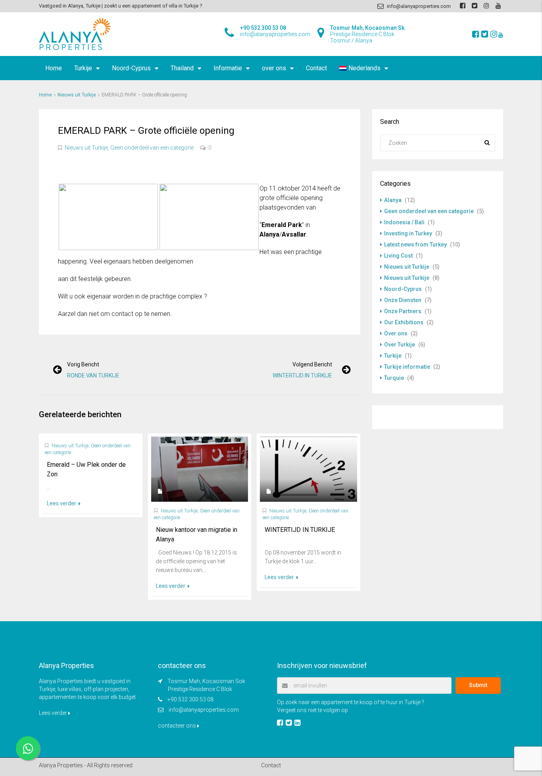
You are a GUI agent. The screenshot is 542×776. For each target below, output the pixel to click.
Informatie (227, 68)
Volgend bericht (312, 364)
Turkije (83, 68)
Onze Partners (402, 311)
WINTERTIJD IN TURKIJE (302, 375)
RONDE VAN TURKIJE (93, 375)
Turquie (394, 378)
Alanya (393, 200)
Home (53, 68)
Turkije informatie (407, 367)
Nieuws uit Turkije (77, 95)
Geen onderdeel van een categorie (152, 147)
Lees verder (62, 503)
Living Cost (398, 255)
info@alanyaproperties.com (204, 710)
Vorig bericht (83, 364)
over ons (274, 68)
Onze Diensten (402, 300)
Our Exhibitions (403, 322)
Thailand (182, 68)
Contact (316, 68)
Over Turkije (399, 344)
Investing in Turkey (408, 233)
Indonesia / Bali (404, 222)
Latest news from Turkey (415, 244)
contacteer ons (177, 725)
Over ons (395, 333)
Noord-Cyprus (131, 68)
